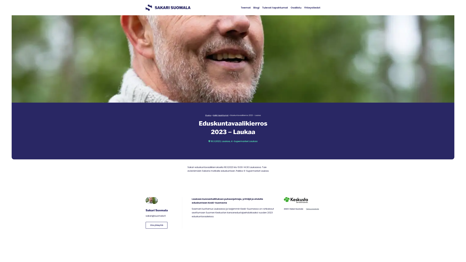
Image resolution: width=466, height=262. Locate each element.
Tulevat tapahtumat (275, 7)
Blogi (256, 7)
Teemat (246, 7)
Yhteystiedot (312, 7)
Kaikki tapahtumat (221, 115)
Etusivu (208, 115)
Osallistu (296, 7)
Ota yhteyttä (156, 225)
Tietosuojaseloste (312, 209)
